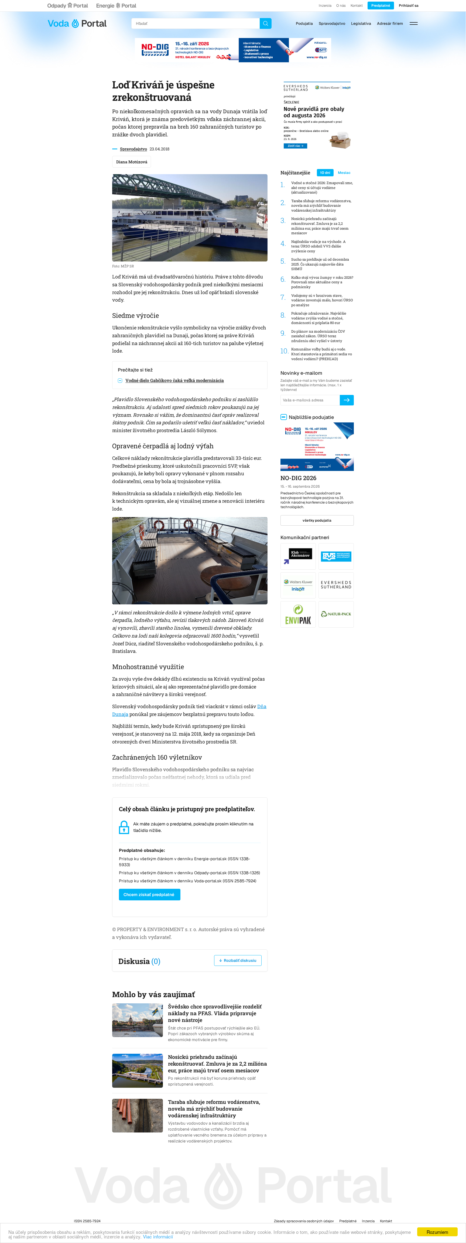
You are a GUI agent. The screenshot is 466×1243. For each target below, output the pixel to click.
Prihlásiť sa (409, 5)
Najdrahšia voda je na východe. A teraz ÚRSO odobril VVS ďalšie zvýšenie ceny (318, 246)
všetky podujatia (317, 520)
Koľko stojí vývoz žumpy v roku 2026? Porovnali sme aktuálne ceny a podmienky (322, 282)
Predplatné (380, 5)
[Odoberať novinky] (347, 400)
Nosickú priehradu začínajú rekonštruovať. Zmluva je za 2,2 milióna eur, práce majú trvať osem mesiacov (320, 225)
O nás (341, 5)
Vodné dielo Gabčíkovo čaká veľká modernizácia (174, 380)
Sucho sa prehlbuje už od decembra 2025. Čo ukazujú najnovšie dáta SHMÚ (320, 264)
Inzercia (325, 5)
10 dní (325, 172)
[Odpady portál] (67, 6)
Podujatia (304, 23)
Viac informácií (158, 1236)
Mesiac (344, 172)
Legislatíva (361, 23)
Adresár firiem (390, 23)
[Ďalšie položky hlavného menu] (414, 23)
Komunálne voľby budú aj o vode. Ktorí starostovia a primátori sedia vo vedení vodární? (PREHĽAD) (321, 354)
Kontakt (357, 5)
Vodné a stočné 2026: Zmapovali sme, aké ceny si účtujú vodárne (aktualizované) (322, 188)
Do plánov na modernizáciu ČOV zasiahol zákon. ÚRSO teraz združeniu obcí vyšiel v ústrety (318, 336)
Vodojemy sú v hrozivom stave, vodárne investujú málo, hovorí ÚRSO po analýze (322, 300)
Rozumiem (437, 1231)
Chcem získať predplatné (149, 894)
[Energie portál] (116, 6)
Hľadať (266, 23)
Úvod (77, 23)
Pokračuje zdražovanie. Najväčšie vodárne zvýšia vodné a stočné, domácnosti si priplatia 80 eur (318, 318)
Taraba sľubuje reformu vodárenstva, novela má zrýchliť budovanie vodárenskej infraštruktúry (321, 206)
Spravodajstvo (332, 23)
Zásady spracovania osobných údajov (304, 1221)
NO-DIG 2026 (298, 478)
